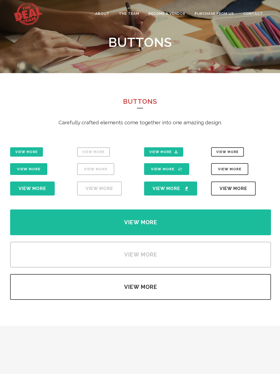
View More (26, 152)
